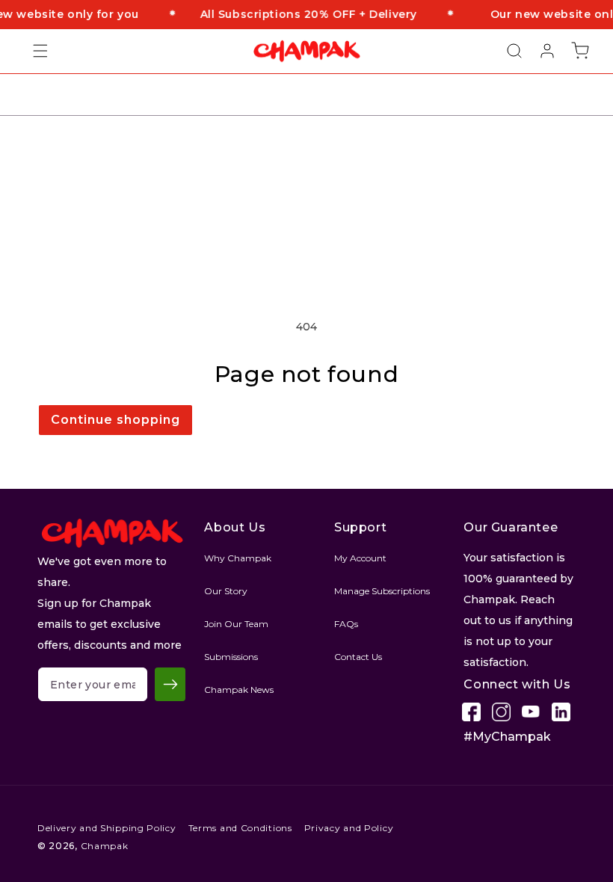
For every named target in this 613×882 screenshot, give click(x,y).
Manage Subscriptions (382, 590)
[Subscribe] (170, 684)
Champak (105, 845)
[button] (31, 50)
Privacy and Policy (349, 827)
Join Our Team (236, 623)
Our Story (225, 590)
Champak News (239, 689)
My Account (360, 558)
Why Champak (237, 558)
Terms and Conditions (240, 827)
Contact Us (358, 656)
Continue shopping (115, 420)
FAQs (346, 623)
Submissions (231, 656)
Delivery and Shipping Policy (106, 827)
